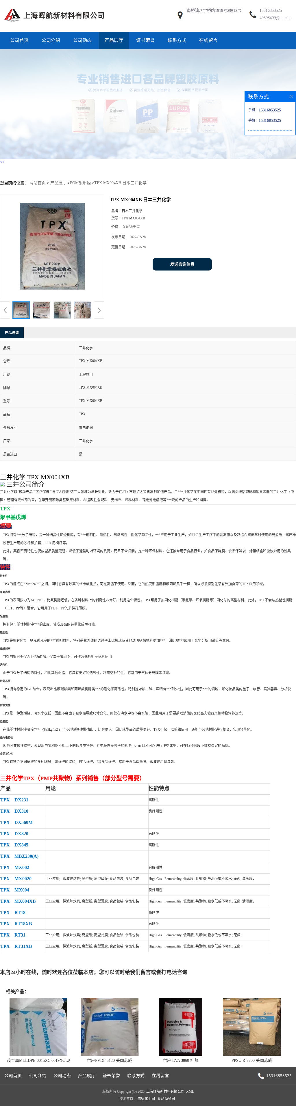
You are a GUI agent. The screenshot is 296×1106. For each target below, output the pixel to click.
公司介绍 (51, 40)
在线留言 (208, 40)
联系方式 (177, 40)
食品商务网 (166, 1099)
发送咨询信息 (182, 264)
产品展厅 (114, 40)
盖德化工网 (146, 1099)
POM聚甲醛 (80, 183)
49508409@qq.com (276, 18)
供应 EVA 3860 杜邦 (180, 1060)
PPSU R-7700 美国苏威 (252, 1060)
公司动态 (82, 40)
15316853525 (271, 10)
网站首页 (37, 183)
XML (190, 1092)
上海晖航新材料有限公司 (165, 1092)
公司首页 (19, 40)
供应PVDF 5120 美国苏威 (109, 1060)
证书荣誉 (145, 40)
